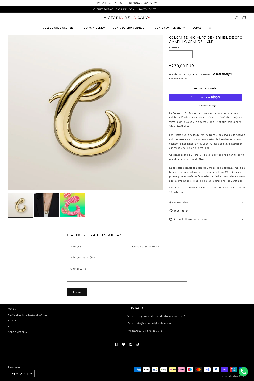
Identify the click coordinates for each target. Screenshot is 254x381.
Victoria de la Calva (237, 376)
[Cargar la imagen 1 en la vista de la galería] (20, 205)
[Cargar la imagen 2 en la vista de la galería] (46, 205)
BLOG (11, 326)
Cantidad (174, 47)
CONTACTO (14, 320)
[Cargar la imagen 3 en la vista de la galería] (72, 205)
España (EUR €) (20, 373)
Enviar (77, 292)
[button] (244, 17)
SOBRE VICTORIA (17, 331)
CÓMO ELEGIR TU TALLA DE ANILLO (27, 314)
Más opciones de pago (206, 105)
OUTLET (12, 308)
